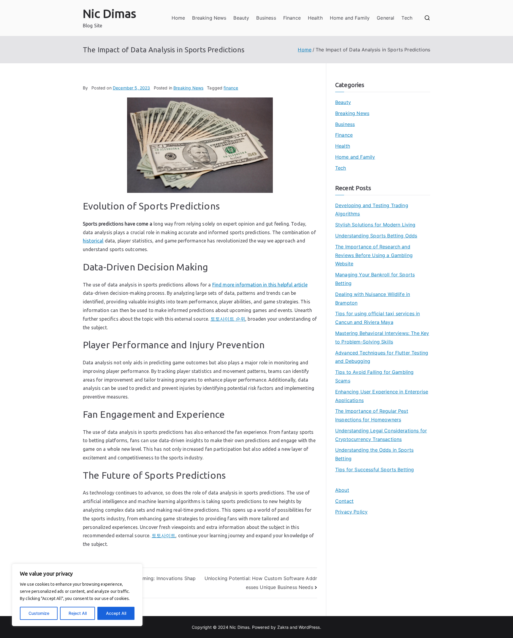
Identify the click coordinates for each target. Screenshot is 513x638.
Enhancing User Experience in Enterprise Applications (381, 396)
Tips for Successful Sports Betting (374, 469)
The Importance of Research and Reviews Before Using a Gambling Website (374, 255)
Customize (38, 613)
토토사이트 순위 (227, 319)
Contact (344, 501)
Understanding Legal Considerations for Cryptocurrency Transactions (381, 435)
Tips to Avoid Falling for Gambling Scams (374, 376)
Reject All (78, 613)
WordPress (309, 627)
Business (266, 18)
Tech (406, 18)
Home (178, 18)
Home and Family (350, 18)
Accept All (116, 613)
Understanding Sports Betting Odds (376, 236)
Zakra (283, 627)
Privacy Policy (351, 512)
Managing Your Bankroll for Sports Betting (375, 279)
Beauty (241, 18)
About (342, 490)
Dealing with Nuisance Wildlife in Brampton (372, 298)
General (385, 18)
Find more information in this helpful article (260, 284)
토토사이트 (164, 535)
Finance (292, 18)
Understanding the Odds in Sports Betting (374, 454)
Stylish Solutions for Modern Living (375, 225)
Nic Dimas (109, 13)
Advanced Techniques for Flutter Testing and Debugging (381, 357)
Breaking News (209, 18)
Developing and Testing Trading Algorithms (371, 209)
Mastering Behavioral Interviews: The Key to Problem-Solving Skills (382, 337)
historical (93, 240)
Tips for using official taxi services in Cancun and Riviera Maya (377, 318)
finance (231, 87)
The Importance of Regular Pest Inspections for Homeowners (371, 415)
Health (315, 18)
